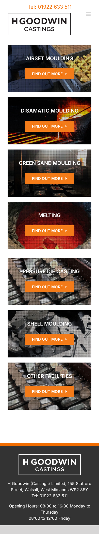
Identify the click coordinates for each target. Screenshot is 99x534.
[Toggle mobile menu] (88, 14)
